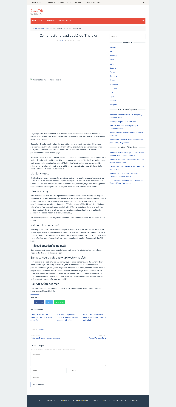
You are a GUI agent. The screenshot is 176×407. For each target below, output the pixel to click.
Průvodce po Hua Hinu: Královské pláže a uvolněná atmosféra (41, 317)
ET (55, 400)
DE (69, 400)
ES (121, 400)
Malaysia (113, 104)
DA (48, 400)
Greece (112, 80)
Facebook (39, 302)
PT (98, 400)
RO (105, 400)
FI (62, 400)
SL (117, 400)
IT (84, 400)
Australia (113, 47)
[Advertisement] (68, 61)
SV (125, 400)
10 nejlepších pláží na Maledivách (123, 121)
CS (44, 400)
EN (59, 400)
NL (51, 400)
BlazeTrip (37, 11)
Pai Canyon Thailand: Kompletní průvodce (45, 336)
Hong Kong (114, 84)
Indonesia (113, 88)
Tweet (49, 302)
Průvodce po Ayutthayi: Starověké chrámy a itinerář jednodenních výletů (68, 317)
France (112, 72)
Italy (111, 92)
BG (40, 400)
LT (90, 400)
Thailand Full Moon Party (97, 336)
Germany (113, 76)
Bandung (113, 55)
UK (132, 400)
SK (114, 400)
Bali (111, 51)
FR (65, 400)
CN (136, 400)
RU (110, 400)
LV (87, 400)
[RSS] (143, 2)
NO (94, 400)
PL (102, 400)
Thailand (40, 329)
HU (80, 400)
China (112, 59)
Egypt (112, 63)
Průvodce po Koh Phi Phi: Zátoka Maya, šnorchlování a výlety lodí (94, 317)
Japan (112, 96)
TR (129, 400)
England (113, 68)
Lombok (113, 100)
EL (73, 400)
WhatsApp (59, 302)
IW (77, 400)
